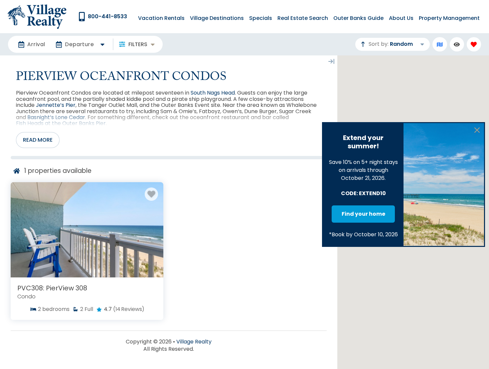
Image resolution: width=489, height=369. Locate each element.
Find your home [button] (363, 214)
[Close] (477, 130)
